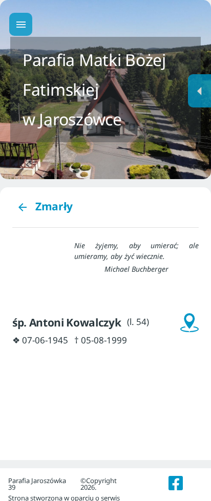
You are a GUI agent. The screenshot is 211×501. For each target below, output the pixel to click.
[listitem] (176, 483)
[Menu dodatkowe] (199, 90)
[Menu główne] (20, 24)
